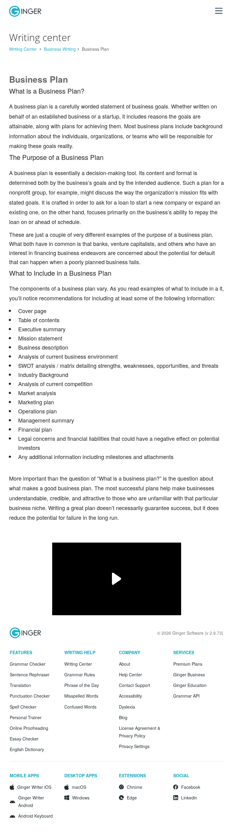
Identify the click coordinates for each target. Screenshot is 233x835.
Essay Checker (24, 739)
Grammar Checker (28, 664)
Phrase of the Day (81, 685)
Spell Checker (23, 707)
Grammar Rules (79, 674)
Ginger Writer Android (31, 801)
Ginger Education (190, 685)
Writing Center (23, 49)
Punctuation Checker (30, 696)
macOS (79, 787)
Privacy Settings (134, 746)
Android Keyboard (35, 816)
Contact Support (134, 685)
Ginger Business (189, 674)
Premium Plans (187, 664)
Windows (80, 798)
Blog (123, 717)
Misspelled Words (81, 696)
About (124, 664)
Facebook (190, 787)
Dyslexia (127, 707)
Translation (20, 685)
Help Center (130, 674)
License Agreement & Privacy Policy (139, 732)
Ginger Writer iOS (34, 787)
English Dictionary (27, 749)
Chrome (134, 787)
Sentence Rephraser (29, 674)
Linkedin (189, 798)
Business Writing (60, 49)
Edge (132, 798)
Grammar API (186, 696)
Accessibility (130, 696)
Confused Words (80, 707)
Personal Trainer (26, 717)
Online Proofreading (29, 728)
